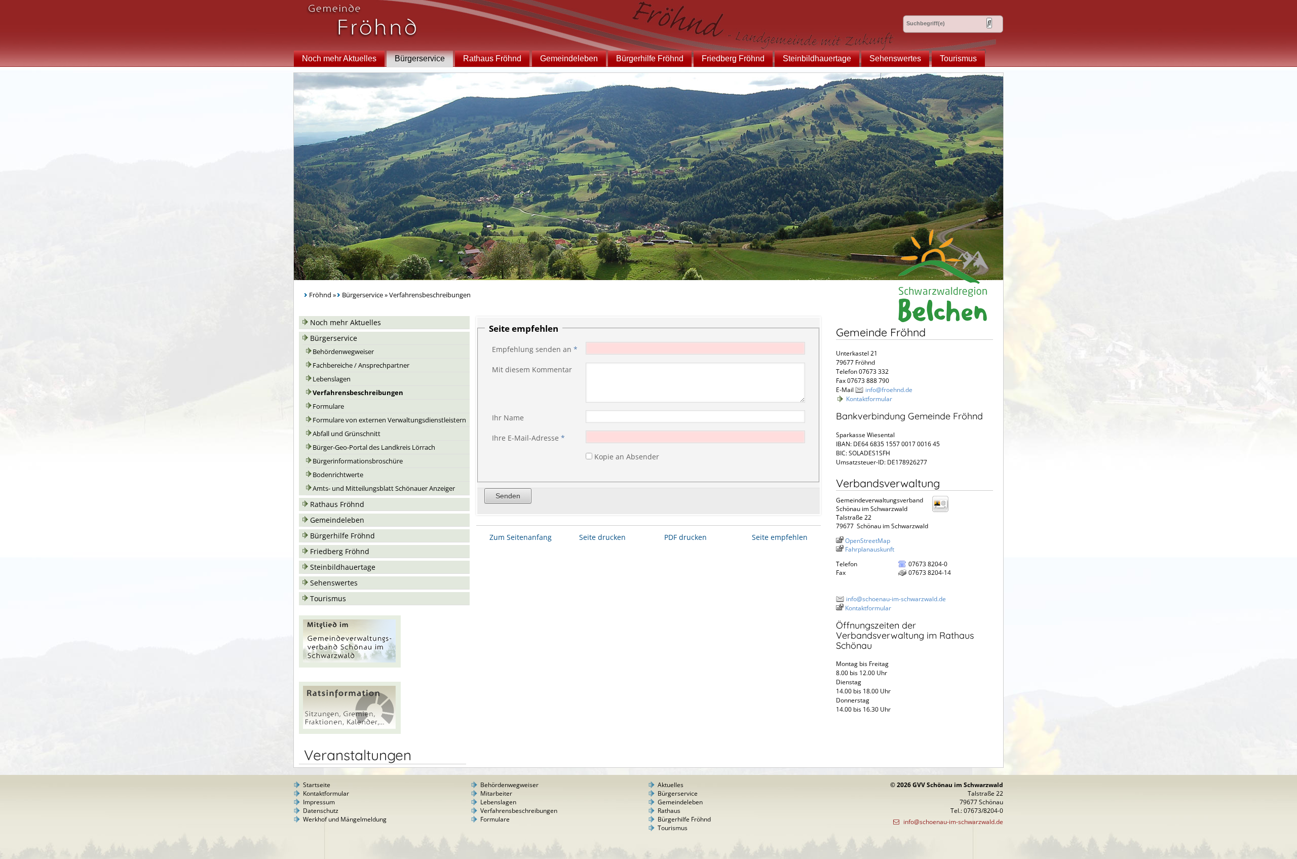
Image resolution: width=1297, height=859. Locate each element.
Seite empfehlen (780, 537)
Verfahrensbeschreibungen (358, 392)
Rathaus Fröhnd (492, 58)
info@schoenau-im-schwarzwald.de (896, 599)
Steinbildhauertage (817, 58)
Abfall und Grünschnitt (346, 434)
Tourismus (958, 58)
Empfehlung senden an (535, 349)
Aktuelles (670, 784)
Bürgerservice (420, 58)
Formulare (328, 406)
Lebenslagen (332, 379)
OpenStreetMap (867, 540)
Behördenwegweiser (343, 351)
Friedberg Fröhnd (733, 58)
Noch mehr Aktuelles (339, 58)
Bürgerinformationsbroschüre (358, 461)
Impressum (319, 802)
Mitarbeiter (496, 793)
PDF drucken (685, 537)
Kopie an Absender (626, 456)
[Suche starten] (989, 23)
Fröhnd (320, 295)
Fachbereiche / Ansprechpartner (361, 365)
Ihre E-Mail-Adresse (528, 438)
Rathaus (669, 810)
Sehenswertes (895, 58)
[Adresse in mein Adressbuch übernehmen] (943, 511)
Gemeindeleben (569, 58)
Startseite (316, 784)
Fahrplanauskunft (869, 549)
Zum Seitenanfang (520, 537)
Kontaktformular (869, 399)
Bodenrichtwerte (338, 475)
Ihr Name (508, 417)
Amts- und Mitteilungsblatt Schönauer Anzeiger (384, 488)
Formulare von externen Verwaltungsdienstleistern (389, 420)
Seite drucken (602, 537)
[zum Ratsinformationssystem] (350, 731)
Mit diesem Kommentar (532, 369)
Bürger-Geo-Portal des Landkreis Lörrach (374, 447)
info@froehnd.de (888, 389)
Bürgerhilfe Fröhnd (649, 58)
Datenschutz (320, 810)
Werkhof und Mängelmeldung (345, 819)
